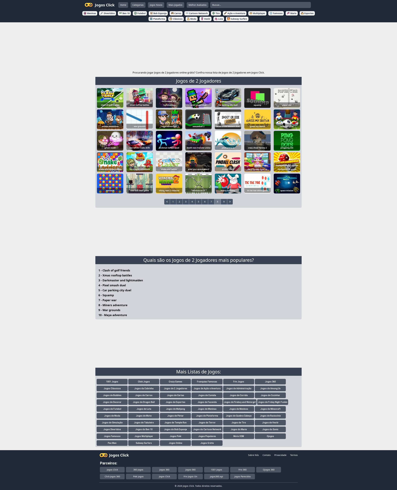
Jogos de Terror (207, 422)
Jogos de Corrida (239, 395)
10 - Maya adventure (112, 315)
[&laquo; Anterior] (167, 202)
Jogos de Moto (144, 416)
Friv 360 (243, 469)
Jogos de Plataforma (207, 416)
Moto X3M (238, 436)
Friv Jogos (238, 381)
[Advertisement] (198, 46)
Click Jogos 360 (112, 476)
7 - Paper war (107, 300)
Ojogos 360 (268, 469)
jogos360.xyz (216, 476)
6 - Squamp (106, 295)
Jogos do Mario (239, 429)
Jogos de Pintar (175, 416)
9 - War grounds (109, 310)
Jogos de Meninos (238, 409)
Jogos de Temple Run (175, 422)
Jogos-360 (190, 469)
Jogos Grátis (207, 443)
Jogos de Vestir (270, 422)
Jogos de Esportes (175, 402)
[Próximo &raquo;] (230, 202)
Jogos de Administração (238, 388)
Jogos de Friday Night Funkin (272, 402)
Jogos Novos (156, 4)
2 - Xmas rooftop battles (115, 275)
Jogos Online (175, 443)
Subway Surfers (144, 443)
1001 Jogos (112, 381)
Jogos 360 (270, 381)
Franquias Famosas (207, 381)
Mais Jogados (175, 4)
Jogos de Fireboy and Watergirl (240, 402)
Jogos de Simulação (112, 422)
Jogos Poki (175, 436)
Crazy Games (175, 381)
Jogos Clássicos (112, 388)
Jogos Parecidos (242, 476)
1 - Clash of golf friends (114, 270)
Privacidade (280, 455)
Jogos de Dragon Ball (144, 402)
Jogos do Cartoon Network (207, 429)
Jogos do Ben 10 (143, 429)
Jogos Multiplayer (143, 436)
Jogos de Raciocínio (270, 416)
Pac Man (112, 443)
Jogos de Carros (143, 395)
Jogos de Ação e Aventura (207, 388)
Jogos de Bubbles (112, 395)
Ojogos (270, 436)
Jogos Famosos (112, 436)
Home (123, 4)
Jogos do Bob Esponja (175, 429)
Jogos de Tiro (238, 422)
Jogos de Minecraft (270, 409)
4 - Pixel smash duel (112, 285)
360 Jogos (138, 469)
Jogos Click (112, 469)
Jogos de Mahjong (175, 409)
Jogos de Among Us (270, 388)
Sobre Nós (253, 455)
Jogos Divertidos (112, 429)
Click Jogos (144, 381)
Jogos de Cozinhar (270, 395)
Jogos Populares (207, 436)
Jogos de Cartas (175, 395)
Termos (294, 455)
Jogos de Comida (207, 395)
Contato (267, 455)
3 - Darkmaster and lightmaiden (120, 280)
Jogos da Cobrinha (144, 388)
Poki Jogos (138, 476)
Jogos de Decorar (112, 402)
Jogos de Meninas (207, 409)
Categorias (138, 4)
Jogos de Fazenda (207, 402)
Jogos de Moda (112, 416)
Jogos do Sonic (270, 429)
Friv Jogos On (190, 476)
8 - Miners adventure (112, 305)
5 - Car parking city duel (114, 290)
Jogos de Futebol (112, 409)
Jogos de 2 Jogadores (198, 81)
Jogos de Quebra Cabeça (239, 416)
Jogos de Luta (143, 409)
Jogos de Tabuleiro (144, 422)
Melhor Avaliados (198, 4)
